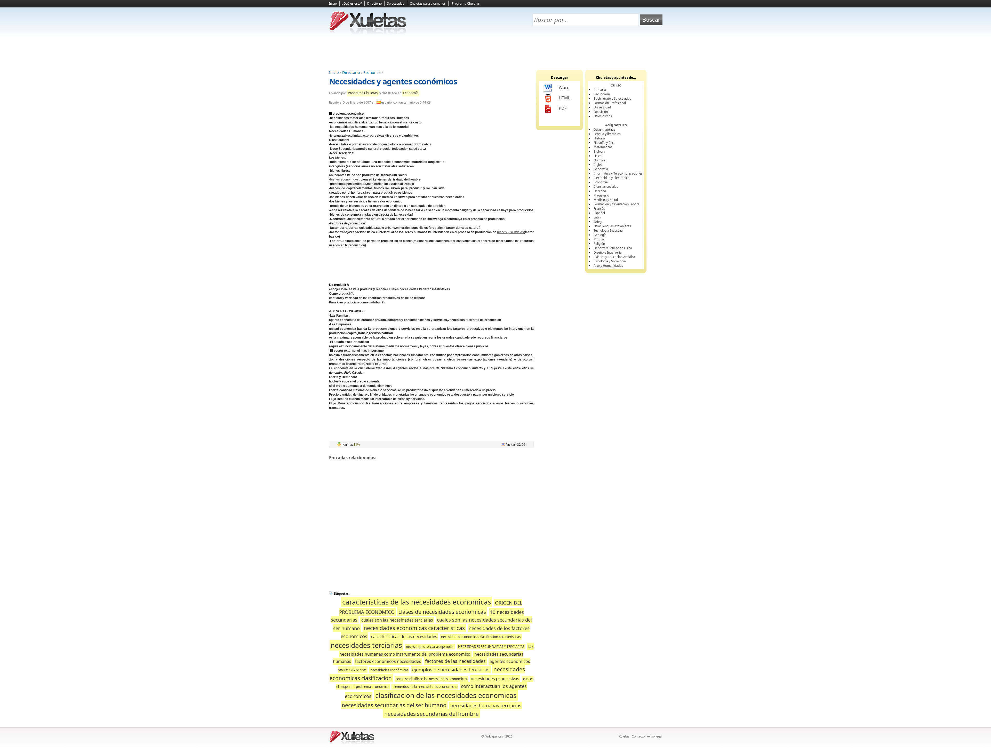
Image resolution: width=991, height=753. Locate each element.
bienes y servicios (510, 232)
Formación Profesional (610, 103)
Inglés (598, 164)
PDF (562, 108)
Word (564, 87)
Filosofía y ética (605, 142)
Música (599, 239)
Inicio (333, 3)
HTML (564, 98)
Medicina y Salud (606, 200)
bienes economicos (344, 179)
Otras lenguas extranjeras (612, 226)
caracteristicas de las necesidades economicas (416, 602)
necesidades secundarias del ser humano (394, 705)
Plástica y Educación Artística (614, 257)
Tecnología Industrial (609, 230)
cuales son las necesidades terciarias (397, 620)
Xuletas (624, 736)
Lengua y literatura (607, 134)
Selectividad (395, 3)
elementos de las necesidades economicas (425, 686)
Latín (597, 217)
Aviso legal (654, 736)
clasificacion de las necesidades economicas (446, 695)
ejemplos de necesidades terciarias (451, 669)
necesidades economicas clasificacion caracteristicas (481, 636)
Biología (599, 151)
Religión (599, 243)
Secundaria (602, 94)
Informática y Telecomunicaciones (618, 173)
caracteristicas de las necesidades (404, 636)
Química (599, 160)
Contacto (638, 736)
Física (598, 156)
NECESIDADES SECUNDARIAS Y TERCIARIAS (491, 646)
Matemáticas (603, 147)
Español (599, 213)
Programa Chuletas (466, 3)
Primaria (600, 90)
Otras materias (604, 129)
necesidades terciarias (366, 645)
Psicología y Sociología (610, 261)
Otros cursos (603, 116)
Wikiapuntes (494, 736)
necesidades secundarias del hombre (431, 713)
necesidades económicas (389, 670)
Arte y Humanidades (608, 265)
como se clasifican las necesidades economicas (431, 679)
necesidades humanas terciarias (485, 705)
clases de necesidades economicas (442, 611)
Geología (600, 235)
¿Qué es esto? (352, 3)
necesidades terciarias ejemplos (430, 646)
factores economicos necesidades (388, 661)
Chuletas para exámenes (428, 3)
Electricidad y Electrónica (611, 178)
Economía (372, 72)
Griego (598, 221)
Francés (599, 208)
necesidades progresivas (495, 678)
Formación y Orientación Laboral (617, 204)
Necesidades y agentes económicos (393, 81)
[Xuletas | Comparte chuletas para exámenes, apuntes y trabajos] (368, 33)
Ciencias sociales (606, 186)
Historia (599, 138)
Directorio (374, 3)
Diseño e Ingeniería (608, 252)
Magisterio (601, 195)
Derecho (600, 191)
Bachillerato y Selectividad (612, 98)
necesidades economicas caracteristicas (414, 628)
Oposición (601, 111)
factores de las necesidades (455, 661)
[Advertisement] (495, 52)
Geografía (601, 169)
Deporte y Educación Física (613, 248)
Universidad (602, 107)
